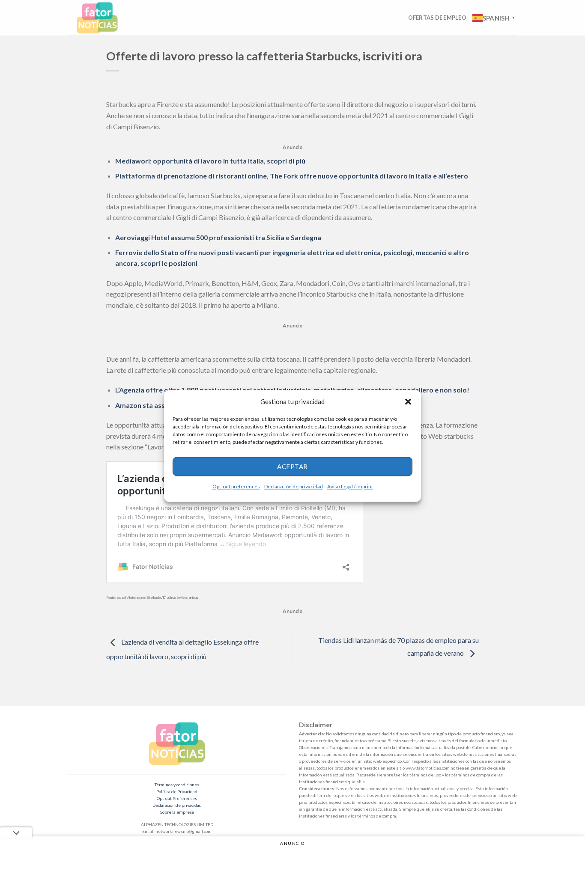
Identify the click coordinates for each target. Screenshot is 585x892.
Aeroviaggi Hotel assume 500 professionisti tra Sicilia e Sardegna (218, 237)
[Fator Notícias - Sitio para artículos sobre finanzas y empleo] (105, 18)
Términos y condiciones (177, 784)
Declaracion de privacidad (177, 805)
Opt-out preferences (236, 486)
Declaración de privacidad (293, 486)
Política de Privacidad (176, 791)
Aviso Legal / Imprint (350, 486)
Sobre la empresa (177, 812)
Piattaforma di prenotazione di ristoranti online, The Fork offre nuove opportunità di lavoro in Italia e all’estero (291, 176)
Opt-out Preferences (177, 798)
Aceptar (292, 466)
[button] (408, 401)
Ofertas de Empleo (437, 17)
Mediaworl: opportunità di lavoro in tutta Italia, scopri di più (210, 161)
